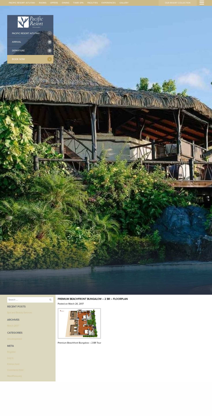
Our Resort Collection (177, 3)
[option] (106, 149)
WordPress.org (14, 376)
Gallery (124, 3)
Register (11, 352)
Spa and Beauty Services (19, 312)
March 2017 (13, 326)
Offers (54, 3)
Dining (65, 3)
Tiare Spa (78, 3)
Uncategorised (14, 339)
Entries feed (13, 364)
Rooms (42, 3)
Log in (10, 358)
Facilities (92, 3)
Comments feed (15, 370)
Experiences (109, 3)
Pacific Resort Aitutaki (22, 3)
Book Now (18, 59)
